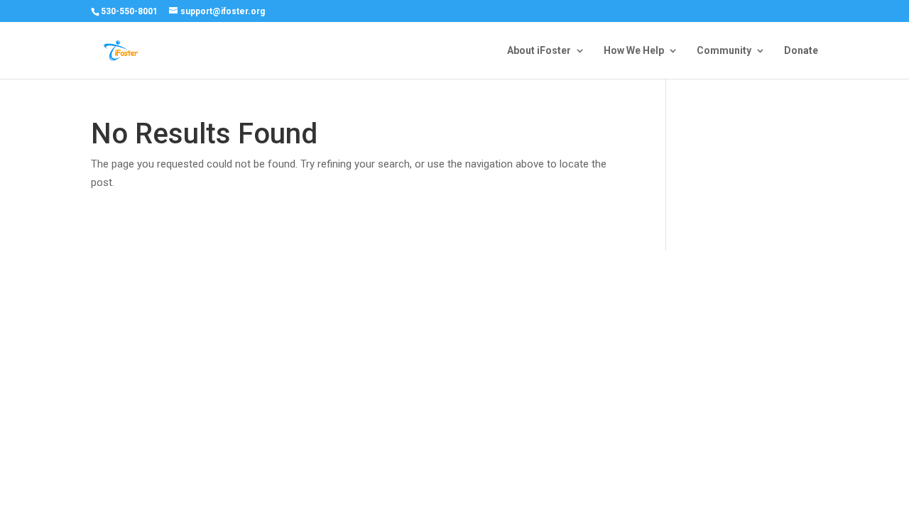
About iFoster (539, 50)
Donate (801, 50)
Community (724, 50)
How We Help (634, 50)
